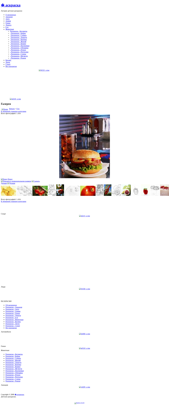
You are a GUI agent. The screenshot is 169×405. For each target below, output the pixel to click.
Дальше (4, 183)
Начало (12, 109)
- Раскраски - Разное (18, 58)
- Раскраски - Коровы (18, 39)
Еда (18, 109)
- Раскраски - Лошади (18, 37)
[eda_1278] (84, 178)
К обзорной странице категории (13, 111)
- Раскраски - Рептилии (19, 52)
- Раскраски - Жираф (18, 42)
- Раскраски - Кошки (18, 44)
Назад (10, 179)
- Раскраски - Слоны (18, 54)
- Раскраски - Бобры (18, 33)
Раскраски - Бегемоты (18, 31)
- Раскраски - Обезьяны (19, 48)
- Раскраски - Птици (18, 50)
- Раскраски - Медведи (19, 56)
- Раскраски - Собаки (18, 35)
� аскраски (19, 394)
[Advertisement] (15, 83)
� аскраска (10, 5)
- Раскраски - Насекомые (19, 46)
